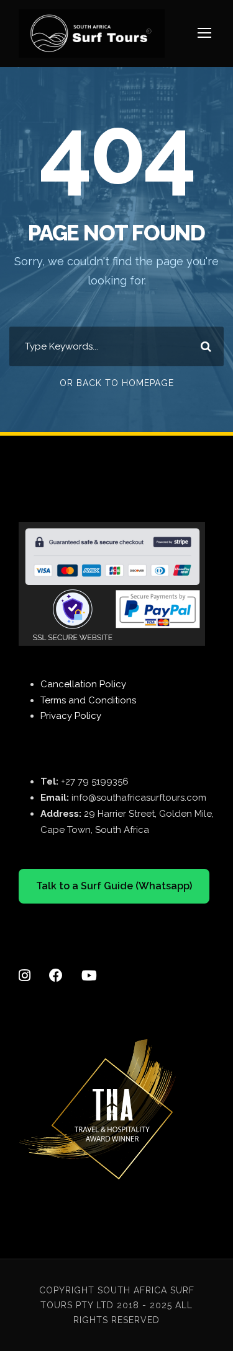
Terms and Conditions (88, 700)
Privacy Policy (70, 715)
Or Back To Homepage (117, 383)
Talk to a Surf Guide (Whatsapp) (114, 886)
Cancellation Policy (83, 684)
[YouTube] (89, 964)
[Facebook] (56, 964)
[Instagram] (24, 964)
